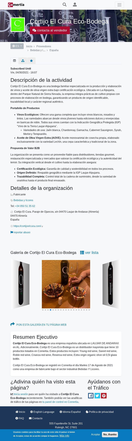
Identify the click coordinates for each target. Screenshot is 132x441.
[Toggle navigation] (119, 5)
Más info (64, 435)
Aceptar (95, 434)
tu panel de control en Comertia (60, 402)
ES (17, 46)
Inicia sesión (21, 394)
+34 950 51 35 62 (25, 206)
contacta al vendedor (51, 30)
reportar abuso (21, 232)
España (54, 50)
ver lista (91, 252)
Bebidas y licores (40, 50)
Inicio (29, 46)
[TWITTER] (97, 395)
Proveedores (43, 46)
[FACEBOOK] (91, 395)
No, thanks (110, 434)
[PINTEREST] (103, 395)
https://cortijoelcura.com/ (27, 226)
